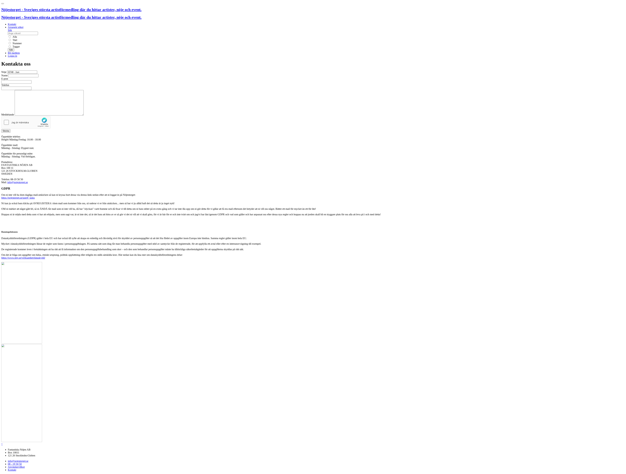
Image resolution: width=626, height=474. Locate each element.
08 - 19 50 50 (15, 464)
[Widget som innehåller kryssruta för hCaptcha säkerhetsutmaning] (26, 122)
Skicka (6, 131)
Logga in (12, 55)
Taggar (16, 46)
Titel (14, 40)
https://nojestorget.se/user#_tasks (18, 197)
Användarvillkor (16, 467)
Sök (10, 30)
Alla (14, 36)
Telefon (5, 85)
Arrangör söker (15, 27)
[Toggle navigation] (2, 3)
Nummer (17, 43)
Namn (4, 75)
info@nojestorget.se (17, 182)
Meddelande (7, 114)
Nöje (3, 72)
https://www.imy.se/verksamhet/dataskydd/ (23, 257)
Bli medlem (14, 53)
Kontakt (12, 24)
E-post (4, 78)
